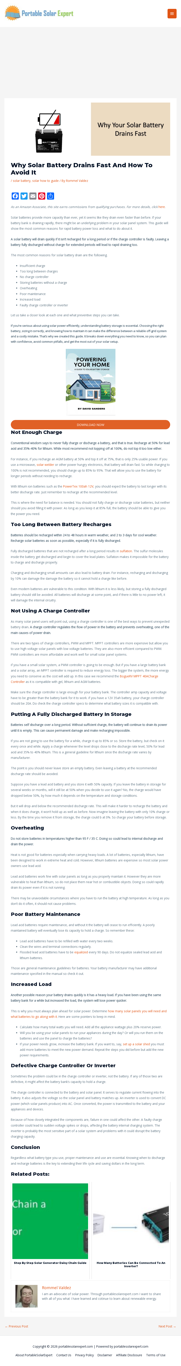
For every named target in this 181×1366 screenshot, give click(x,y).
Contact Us (63, 1355)
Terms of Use (156, 1355)
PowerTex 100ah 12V (78, 486)
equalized (81, 952)
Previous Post (16, 1326)
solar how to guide (45, 181)
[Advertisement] (90, 60)
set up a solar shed (136, 1044)
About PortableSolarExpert (33, 1355)
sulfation (126, 551)
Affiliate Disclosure (129, 1355)
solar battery (21, 181)
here (161, 207)
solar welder (45, 464)
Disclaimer (105, 1355)
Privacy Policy (84, 1355)
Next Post (167, 1326)
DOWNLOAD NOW (90, 424)
